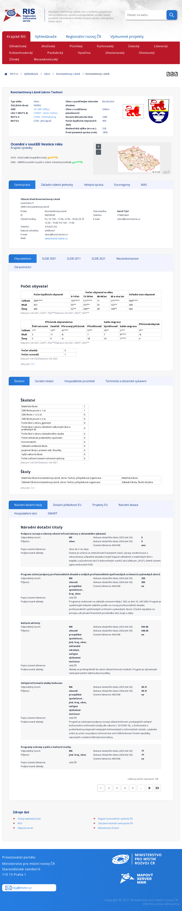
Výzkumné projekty (127, 36)
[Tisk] (173, 73)
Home (5, 73)
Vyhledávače (46, 36)
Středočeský (18, 46)
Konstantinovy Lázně (68, 73)
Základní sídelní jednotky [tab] (57, 185)
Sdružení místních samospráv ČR (115, 823)
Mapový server (25, 827)
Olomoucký (147, 52)
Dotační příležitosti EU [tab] (67, 505)
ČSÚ (33, 364)
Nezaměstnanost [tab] (127, 259)
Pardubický (55, 52)
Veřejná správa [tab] (93, 185)
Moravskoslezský (46, 59)
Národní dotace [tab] (128, 505)
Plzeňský (76, 46)
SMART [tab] (52, 513)
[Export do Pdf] (169, 73)
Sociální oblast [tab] (44, 381)
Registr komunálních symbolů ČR (115, 818)
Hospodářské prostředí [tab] (80, 381)
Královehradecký (21, 52)
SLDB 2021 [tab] (99, 259)
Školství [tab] (19, 381)
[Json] (176, 73)
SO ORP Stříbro (42, 109)
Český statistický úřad (29, 818)
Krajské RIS (16, 36)
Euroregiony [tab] (122, 185)
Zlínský (14, 59)
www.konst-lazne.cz (56, 238)
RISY (20, 823)
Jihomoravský (115, 52)
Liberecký (161, 46)
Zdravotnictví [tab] (22, 267)
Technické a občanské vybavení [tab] (125, 381)
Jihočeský (48, 46)
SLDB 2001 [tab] (49, 259)
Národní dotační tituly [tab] (28, 505)
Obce (47, 73)
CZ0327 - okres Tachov (45, 113)
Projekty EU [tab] (100, 505)
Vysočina (84, 52)
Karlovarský (105, 46)
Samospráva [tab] (22, 185)
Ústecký (134, 46)
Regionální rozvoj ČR (83, 36)
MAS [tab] (144, 185)
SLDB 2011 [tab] (74, 259)
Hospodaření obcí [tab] (25, 513)
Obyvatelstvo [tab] (22, 259)
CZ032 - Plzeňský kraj (45, 116)
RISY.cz (14, 73)
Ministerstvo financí (108, 827)
